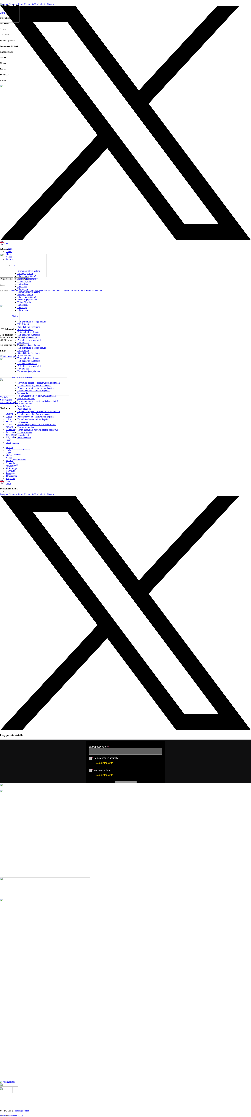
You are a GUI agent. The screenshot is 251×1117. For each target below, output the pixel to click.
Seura (8, 481)
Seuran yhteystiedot (19, 459)
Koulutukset (23, 342)
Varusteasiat (22, 393)
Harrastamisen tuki (26, 398)
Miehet (9, 254)
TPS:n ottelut (16, 454)
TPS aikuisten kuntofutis (28, 335)
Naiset (9, 256)
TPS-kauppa (11, 476)
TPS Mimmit (23, 324)
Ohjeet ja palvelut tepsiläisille (22, 377)
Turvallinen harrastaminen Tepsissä (33, 390)
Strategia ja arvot (25, 273)
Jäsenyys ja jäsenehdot (27, 279)
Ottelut (9, 251)
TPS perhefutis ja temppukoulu (31, 321)
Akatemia (10, 470)
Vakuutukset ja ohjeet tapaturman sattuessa (36, 396)
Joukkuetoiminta (25, 329)
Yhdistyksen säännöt (26, 276)
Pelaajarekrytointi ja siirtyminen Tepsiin (35, 388)
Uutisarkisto (22, 284)
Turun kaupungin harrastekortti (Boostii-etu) (37, 401)
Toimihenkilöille (24, 403)
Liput (8, 483)
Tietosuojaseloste (21, 1110)
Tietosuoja (22, 286)
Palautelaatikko (24, 409)
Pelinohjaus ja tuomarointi (29, 340)
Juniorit (9, 259)
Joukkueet (15, 443)
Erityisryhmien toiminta (28, 332)
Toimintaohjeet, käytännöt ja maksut (34, 385)
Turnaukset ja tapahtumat (28, 345)
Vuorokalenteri (24, 406)
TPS (13, 265)
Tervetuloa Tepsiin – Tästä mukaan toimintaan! (38, 383)
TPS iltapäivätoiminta (27, 337)
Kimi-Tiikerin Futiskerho (28, 327)
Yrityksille (10, 478)
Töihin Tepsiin (24, 281)
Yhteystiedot (23, 289)
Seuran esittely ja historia (28, 271)
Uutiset (9, 249)
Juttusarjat (10, 473)
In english (15, 465)
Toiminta (15, 316)
